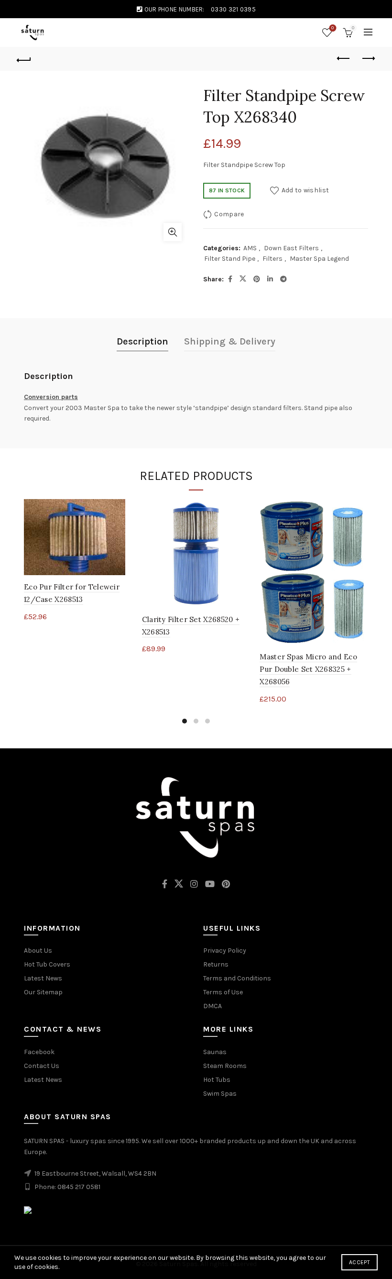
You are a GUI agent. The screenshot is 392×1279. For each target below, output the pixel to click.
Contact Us (41, 1066)
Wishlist (332, 28)
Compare (229, 214)
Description (142, 341)
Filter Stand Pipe (229, 259)
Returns (216, 964)
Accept (359, 1262)
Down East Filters (291, 248)
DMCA (212, 1006)
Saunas (215, 1052)
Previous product (344, 58)
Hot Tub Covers (47, 964)
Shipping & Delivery (229, 341)
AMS (250, 248)
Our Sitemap (43, 992)
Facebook (39, 1052)
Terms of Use (223, 992)
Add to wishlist (305, 190)
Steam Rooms (225, 1066)
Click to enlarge (172, 232)
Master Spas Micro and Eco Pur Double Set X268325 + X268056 (308, 669)
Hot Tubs (216, 1080)
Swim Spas (220, 1094)
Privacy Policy (224, 950)
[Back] (24, 58)
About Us (38, 950)
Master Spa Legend (319, 259)
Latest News (43, 978)
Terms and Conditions (237, 978)
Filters (272, 259)
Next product (368, 58)
